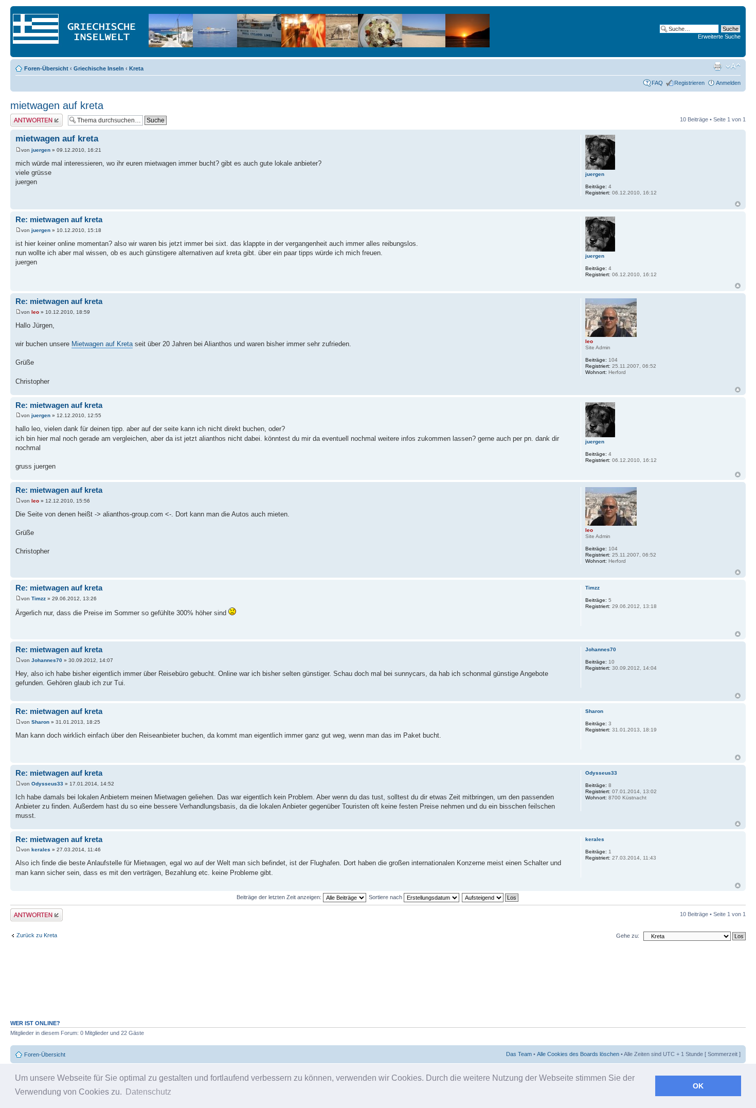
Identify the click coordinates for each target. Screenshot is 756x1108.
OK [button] (698, 1086)
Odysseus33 (47, 784)
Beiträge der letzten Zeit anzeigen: (280, 897)
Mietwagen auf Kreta (102, 344)
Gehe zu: (627, 936)
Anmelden (728, 83)
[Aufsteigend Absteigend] (490, 897)
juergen (40, 150)
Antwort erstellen (31, 117)
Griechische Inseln (99, 68)
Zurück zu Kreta (36, 935)
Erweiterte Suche (719, 36)
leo (35, 312)
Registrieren (689, 83)
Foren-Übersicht (46, 68)
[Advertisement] (378, 985)
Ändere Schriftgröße (733, 66)
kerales (40, 849)
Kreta (136, 68)
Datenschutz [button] (148, 1091)
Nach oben (738, 204)
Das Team (519, 1054)
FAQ (657, 83)
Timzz (38, 598)
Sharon (40, 722)
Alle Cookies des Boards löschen (578, 1054)
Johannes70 (46, 660)
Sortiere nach (386, 897)
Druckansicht (717, 66)
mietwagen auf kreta (56, 105)
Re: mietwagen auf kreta (58, 219)
